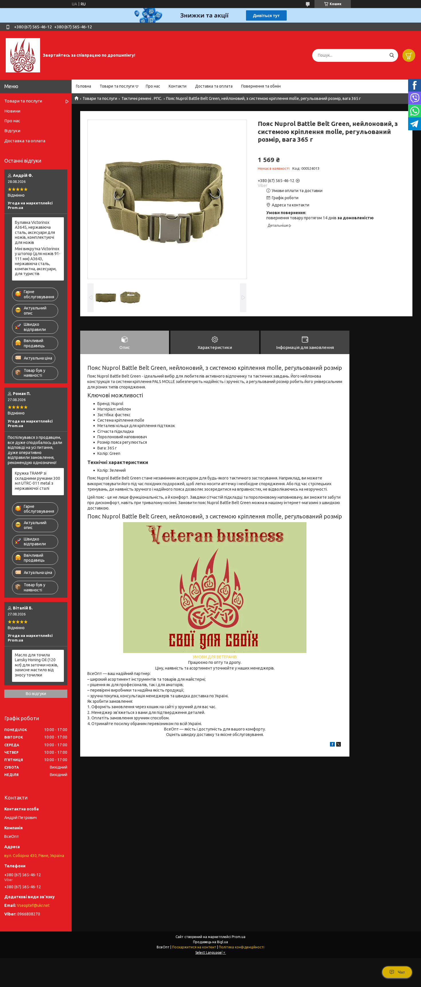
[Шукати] (391, 55)
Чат (401, 972)
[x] (338, 745)
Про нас (153, 86)
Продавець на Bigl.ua (210, 942)
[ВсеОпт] (23, 55)
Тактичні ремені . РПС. (141, 98)
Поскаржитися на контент (194, 947)
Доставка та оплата (214, 86)
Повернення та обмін (261, 86)
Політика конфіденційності (241, 947)
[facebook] (332, 745)
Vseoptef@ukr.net (33, 905)
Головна (83, 86)
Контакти (177, 86)
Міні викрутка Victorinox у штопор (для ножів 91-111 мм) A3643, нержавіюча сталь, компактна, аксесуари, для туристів (37, 261)
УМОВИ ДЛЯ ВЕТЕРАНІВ (215, 657)
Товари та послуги (117, 86)
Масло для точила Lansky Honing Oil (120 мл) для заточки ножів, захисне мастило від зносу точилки (36, 665)
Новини (12, 110)
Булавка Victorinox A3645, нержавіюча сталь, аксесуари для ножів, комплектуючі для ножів (35, 232)
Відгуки (12, 130)
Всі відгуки (36, 693)
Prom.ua (238, 937)
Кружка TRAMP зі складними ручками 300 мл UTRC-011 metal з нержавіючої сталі (37, 481)
